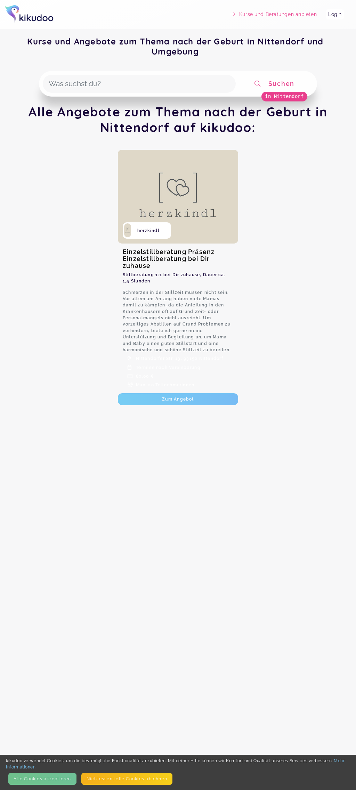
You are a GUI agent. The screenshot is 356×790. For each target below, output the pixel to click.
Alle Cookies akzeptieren (42, 778)
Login (335, 14)
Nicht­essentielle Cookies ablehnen (127, 778)
